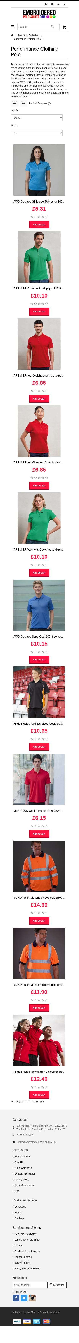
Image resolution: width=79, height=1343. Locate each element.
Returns (19, 1212)
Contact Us (20, 1207)
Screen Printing (23, 1262)
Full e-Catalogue (23, 1168)
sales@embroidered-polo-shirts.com (37, 1142)
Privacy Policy (22, 1179)
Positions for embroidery (27, 1251)
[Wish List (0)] (52, 4)
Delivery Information (25, 1173)
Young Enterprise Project (27, 1268)
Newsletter (20, 1277)
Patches (19, 1245)
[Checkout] (59, 4)
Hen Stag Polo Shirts (25, 1234)
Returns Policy (22, 1156)
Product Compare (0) (40, 103)
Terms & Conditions (25, 1185)
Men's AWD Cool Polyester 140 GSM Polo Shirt (43, 810)
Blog (17, 1191)
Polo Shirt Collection (28, 35)
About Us (19, 1162)
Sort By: (15, 110)
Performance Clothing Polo (27, 39)
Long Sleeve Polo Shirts (27, 1239)
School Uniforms (23, 1257)
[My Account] (46, 4)
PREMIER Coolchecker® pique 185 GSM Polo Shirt (46, 288)
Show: (14, 125)
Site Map (19, 1218)
